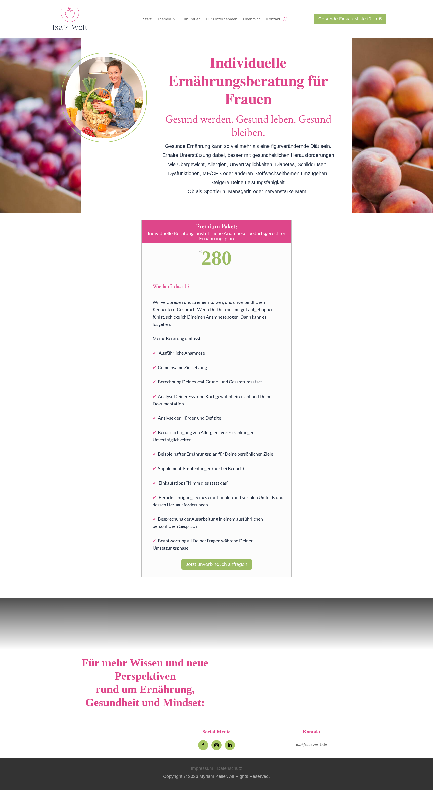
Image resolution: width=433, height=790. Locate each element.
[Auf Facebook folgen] (203, 745)
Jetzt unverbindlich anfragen (216, 564)
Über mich (252, 19)
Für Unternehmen (221, 19)
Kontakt (273, 19)
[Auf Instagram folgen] (216, 745)
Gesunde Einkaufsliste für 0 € (350, 18)
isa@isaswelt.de (311, 744)
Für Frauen (191, 19)
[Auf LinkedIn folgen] (230, 745)
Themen (164, 19)
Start (147, 19)
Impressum (202, 768)
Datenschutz (229, 768)
